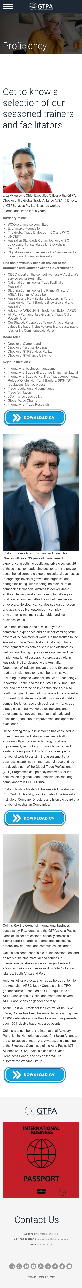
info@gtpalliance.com (46, 1234)
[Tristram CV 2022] (34, 817)
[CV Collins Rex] (34, 1074)
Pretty (51, 1276)
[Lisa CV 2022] (34, 416)
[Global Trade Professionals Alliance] (41, 6)
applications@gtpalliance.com (52, 1239)
